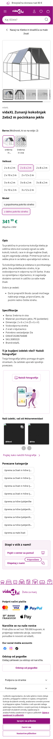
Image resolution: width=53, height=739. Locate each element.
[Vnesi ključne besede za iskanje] (46, 19)
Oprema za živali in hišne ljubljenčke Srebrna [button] (19, 478)
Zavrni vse (26, 727)
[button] (24, 3)
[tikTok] (16, 648)
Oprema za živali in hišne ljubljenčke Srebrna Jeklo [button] (19, 493)
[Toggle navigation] (5, 11)
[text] (9, 222)
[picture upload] (26, 397)
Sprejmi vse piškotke (26, 721)
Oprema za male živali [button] (14, 532)
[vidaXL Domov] (18, 11)
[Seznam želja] (41, 11)
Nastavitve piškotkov (26, 733)
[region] (26, 714)
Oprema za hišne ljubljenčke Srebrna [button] (19, 509)
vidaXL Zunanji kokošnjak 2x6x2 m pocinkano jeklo (24, 114)
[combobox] (26, 19)
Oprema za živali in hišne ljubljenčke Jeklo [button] (19, 486)
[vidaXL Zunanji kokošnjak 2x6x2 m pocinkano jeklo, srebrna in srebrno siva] (26, 64)
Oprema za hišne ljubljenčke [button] (17, 501)
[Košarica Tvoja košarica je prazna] (48, 11)
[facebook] (5, 648)
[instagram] (10, 648)
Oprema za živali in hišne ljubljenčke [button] (19, 470)
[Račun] (34, 11)
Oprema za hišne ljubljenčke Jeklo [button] (19, 517)
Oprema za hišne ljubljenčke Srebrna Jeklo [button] (19, 525)
